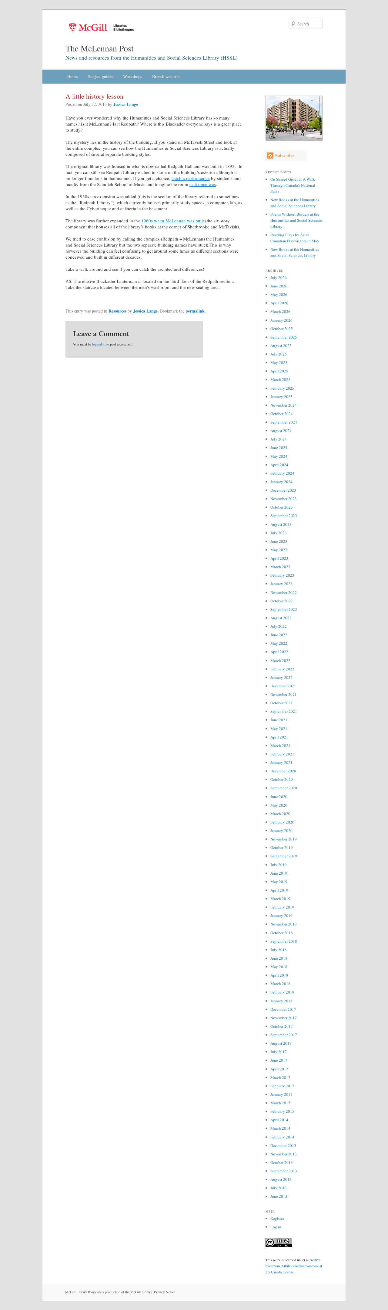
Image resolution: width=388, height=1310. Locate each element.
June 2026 (278, 286)
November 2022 (283, 592)
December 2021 (283, 686)
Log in (275, 1227)
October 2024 (281, 413)
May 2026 (278, 294)
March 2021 (280, 745)
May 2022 (278, 643)
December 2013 (283, 1145)
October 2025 (281, 328)
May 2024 (278, 456)
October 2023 (281, 507)
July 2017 (278, 1051)
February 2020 (282, 822)
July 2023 (278, 532)
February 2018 (282, 992)
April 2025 (279, 371)
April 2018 (279, 975)
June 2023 (278, 541)
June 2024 (278, 447)
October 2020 (281, 779)
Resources (117, 311)
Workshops (132, 76)
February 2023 (282, 575)
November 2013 (283, 1154)
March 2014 (280, 1128)
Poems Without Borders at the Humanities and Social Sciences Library (296, 220)
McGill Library (141, 1291)
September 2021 (283, 711)
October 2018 (281, 932)
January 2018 (281, 1001)
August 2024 (281, 430)
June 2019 (278, 873)
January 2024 (281, 481)
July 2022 (278, 626)
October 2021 (281, 703)
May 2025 (278, 362)
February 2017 (282, 1086)
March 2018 (280, 983)
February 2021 (282, 754)
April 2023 (279, 558)
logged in (98, 344)
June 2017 (278, 1060)
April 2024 (279, 464)
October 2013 (281, 1162)
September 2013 (283, 1171)
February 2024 (282, 473)
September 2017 (283, 1034)
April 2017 (279, 1069)
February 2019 (282, 907)
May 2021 (278, 728)
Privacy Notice (164, 1291)
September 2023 (283, 515)
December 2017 (283, 1009)
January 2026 (281, 320)
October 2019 (281, 847)
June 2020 (278, 796)
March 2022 (280, 660)
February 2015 (282, 1111)
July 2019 (278, 864)
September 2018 (283, 941)
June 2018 (278, 958)
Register (277, 1218)
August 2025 (281, 345)
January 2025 (281, 396)
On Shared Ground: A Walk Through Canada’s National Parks (292, 185)
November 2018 (283, 924)
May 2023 (278, 549)
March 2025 (280, 379)
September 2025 (283, 337)
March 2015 (280, 1102)
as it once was (202, 184)
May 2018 (278, 966)
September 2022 (283, 609)
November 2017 (283, 1017)
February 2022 (282, 669)
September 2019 (283, 856)
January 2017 (281, 1094)
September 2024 (283, 422)
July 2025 (278, 354)
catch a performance (191, 178)
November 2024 (283, 405)
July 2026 (278, 277)
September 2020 (283, 788)
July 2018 (278, 949)
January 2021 (281, 762)
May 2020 (278, 805)
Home (72, 76)
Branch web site (165, 76)
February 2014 (282, 1137)
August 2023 (281, 524)
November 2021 (283, 694)
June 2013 (278, 1196)
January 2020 (281, 830)
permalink (195, 311)
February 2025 (282, 388)
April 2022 (279, 651)
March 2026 (280, 311)
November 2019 (283, 839)
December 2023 (283, 490)
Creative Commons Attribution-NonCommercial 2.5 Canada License (294, 1265)
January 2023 (281, 583)
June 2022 (278, 634)
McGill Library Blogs (80, 1291)
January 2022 (281, 677)
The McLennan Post (99, 48)
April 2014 (279, 1119)
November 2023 (283, 498)
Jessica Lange (125, 104)
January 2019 (281, 915)
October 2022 (281, 601)
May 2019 (278, 881)
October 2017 (281, 1026)
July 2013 (278, 1187)
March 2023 (280, 566)
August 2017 (281, 1043)
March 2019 (280, 898)
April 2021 (279, 737)
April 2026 (279, 303)
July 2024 (278, 439)
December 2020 (283, 771)
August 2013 (281, 1179)
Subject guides (100, 76)
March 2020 (280, 813)
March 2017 (280, 1077)
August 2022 (281, 618)
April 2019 (279, 890)
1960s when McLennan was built (172, 221)
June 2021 (278, 719)
